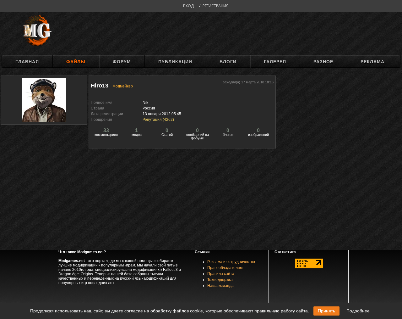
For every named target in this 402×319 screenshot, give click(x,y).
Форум (122, 61)
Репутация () (158, 119)
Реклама (372, 61)
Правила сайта (220, 273)
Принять (326, 310)
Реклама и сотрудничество (231, 262)
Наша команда (220, 285)
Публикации (175, 61)
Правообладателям (224, 268)
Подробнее (358, 310)
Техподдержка (220, 279)
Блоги (228, 61)
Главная (27, 61)
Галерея (275, 61)
